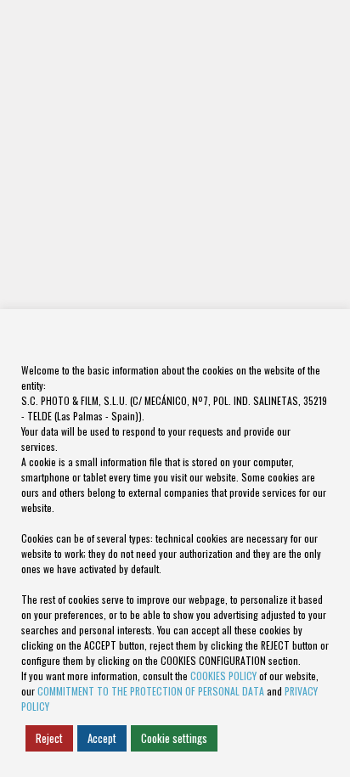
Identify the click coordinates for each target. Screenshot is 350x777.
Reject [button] (49, 737)
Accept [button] (102, 737)
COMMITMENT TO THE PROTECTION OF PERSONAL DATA (150, 691)
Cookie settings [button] (174, 737)
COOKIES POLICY (223, 675)
